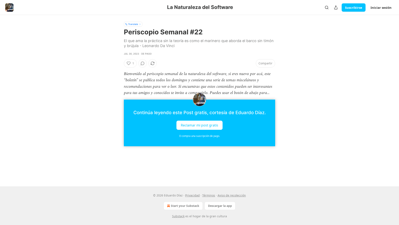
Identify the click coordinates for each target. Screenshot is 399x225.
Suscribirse (353, 7)
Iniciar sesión (381, 7)
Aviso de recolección (232, 195)
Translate (133, 24)
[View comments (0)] (142, 63)
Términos (208, 195)
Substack (178, 216)
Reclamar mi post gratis (199, 125)
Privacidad (192, 195)
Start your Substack (185, 206)
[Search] (327, 7)
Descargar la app (220, 206)
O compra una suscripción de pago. (199, 136)
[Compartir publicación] (336, 7)
